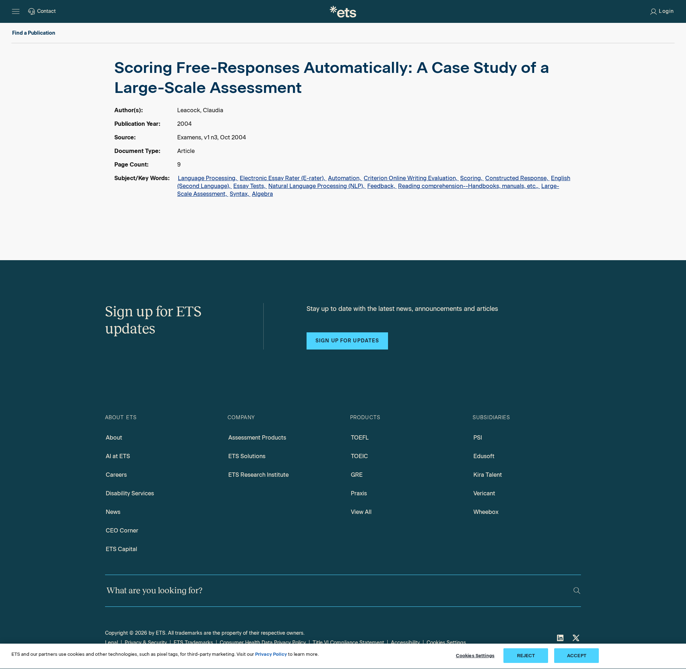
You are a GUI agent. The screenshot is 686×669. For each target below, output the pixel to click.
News (113, 512)
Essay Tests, (250, 186)
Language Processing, (208, 178)
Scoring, (472, 178)
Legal (111, 643)
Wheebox (485, 512)
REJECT (526, 655)
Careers (116, 474)
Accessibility (405, 643)
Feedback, (382, 186)
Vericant (484, 493)
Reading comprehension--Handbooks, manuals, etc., (469, 186)
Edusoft (483, 456)
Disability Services (130, 493)
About (114, 437)
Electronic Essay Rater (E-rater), (283, 178)
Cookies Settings (446, 643)
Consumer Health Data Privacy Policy (263, 643)
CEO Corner (122, 530)
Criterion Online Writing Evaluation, (411, 178)
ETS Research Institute (258, 474)
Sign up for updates (347, 341)
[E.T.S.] (343, 11)
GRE (357, 474)
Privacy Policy (271, 654)
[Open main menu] (15, 11)
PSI (477, 437)
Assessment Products (257, 437)
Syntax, (240, 193)
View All (361, 512)
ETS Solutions (246, 456)
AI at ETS (118, 456)
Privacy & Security (146, 643)
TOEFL (360, 437)
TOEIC (359, 456)
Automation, (345, 178)
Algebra (262, 193)
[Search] (577, 590)
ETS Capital (121, 549)
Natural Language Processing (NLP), (317, 186)
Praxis (359, 493)
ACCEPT (576, 655)
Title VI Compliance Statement (348, 643)
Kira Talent (487, 474)
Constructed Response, (517, 178)
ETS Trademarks (193, 643)
